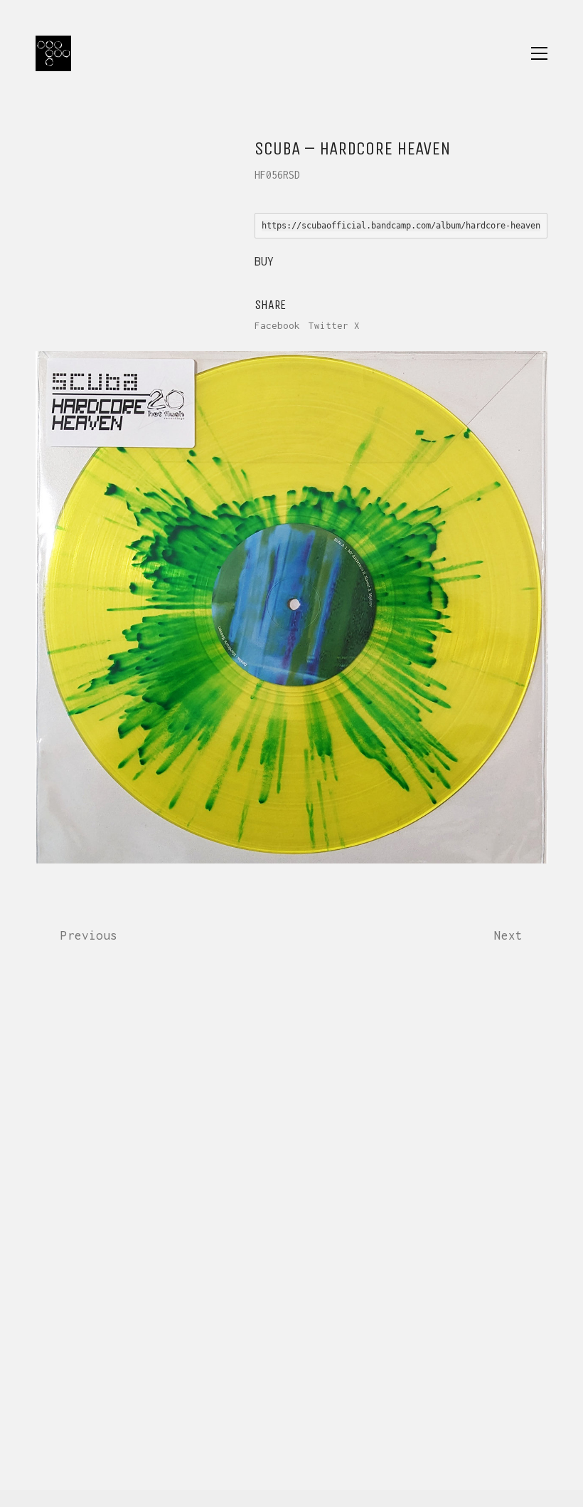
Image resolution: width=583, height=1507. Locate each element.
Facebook (277, 325)
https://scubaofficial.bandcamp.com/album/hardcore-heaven (401, 226)
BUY (264, 261)
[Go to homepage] (53, 53)
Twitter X (334, 325)
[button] (539, 53)
